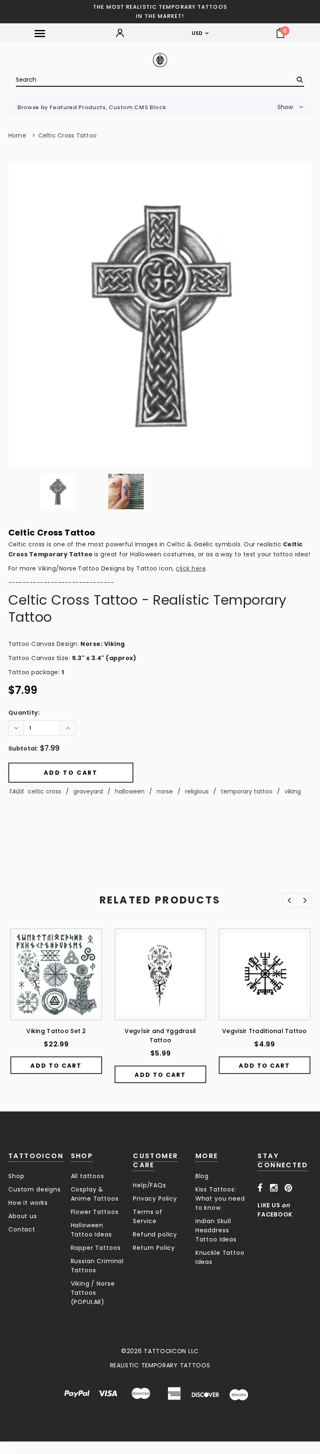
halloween (130, 791)
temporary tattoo (246, 791)
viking (293, 791)
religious (197, 791)
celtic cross (44, 791)
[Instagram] (274, 1187)
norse (165, 791)
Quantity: (24, 712)
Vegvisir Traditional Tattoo (264, 1031)
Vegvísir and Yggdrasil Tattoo (160, 1035)
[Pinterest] (288, 1187)
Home (17, 135)
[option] (160, 313)
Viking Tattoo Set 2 (56, 1031)
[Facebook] (260, 1187)
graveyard (88, 791)
